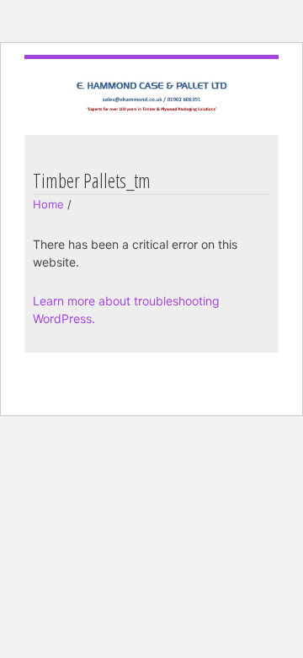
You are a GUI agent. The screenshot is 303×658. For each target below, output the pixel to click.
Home (48, 204)
